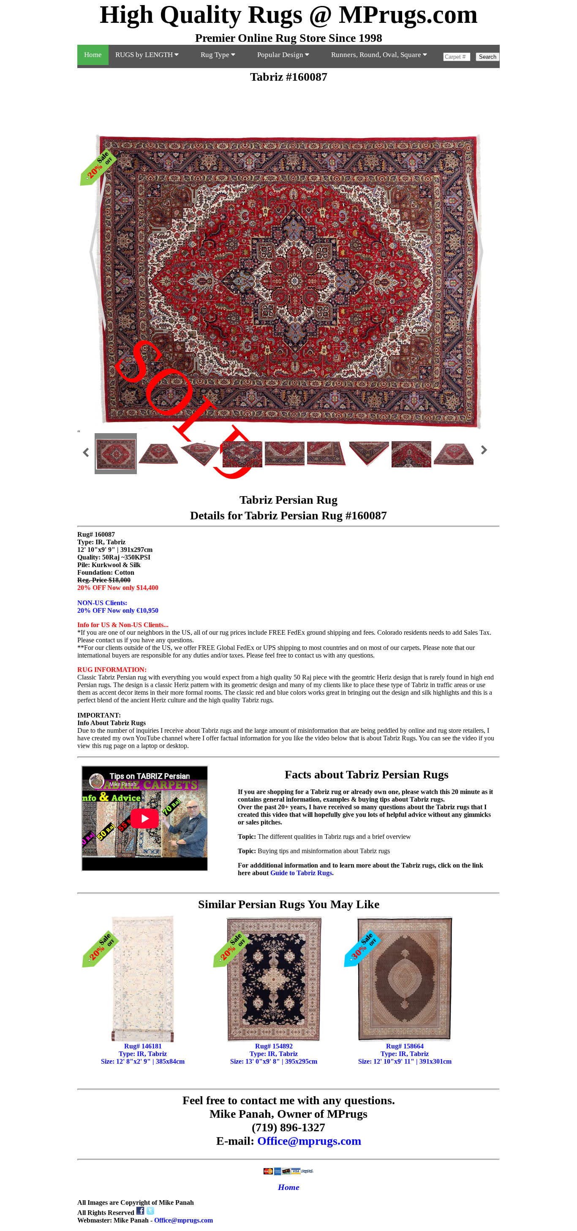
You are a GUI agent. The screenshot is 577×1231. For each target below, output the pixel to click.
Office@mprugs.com (309, 1140)
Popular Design (281, 55)
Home (93, 55)
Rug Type (216, 55)
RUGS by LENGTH (144, 55)
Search (487, 57)
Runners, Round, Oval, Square (377, 55)
